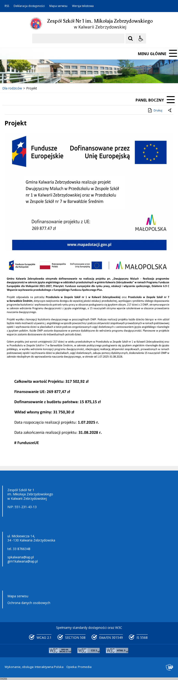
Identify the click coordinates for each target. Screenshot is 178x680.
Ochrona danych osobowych (28, 603)
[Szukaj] (130, 38)
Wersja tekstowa (83, 6)
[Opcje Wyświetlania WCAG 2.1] (141, 38)
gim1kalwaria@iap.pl (22, 561)
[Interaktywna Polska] (169, 667)
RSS (7, 6)
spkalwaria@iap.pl (20, 557)
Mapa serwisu (58, 6)
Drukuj (158, 110)
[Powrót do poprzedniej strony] (170, 110)
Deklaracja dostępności (29, 6)
